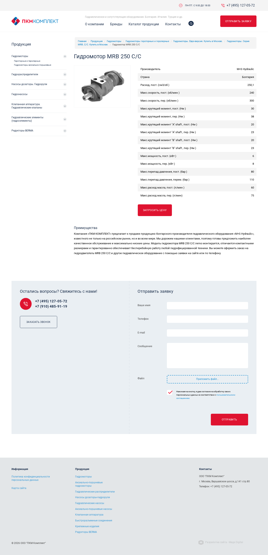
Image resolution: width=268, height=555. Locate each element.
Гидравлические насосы (89, 503)
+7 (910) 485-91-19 (51, 306)
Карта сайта (19, 488)
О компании (94, 24)
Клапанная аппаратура (89, 514)
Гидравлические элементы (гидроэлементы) (27, 119)
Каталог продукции (144, 24)
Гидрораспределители (25, 74)
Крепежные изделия (87, 526)
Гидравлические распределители (95, 491)
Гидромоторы (114, 41)
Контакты (173, 24)
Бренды (116, 24)
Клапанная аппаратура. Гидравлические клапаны (27, 106)
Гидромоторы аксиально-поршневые (32, 65)
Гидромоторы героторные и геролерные (147, 41)
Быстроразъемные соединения (93, 520)
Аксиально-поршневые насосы (93, 509)
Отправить (229, 419)
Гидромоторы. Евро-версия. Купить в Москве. (198, 41)
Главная (82, 41)
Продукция (97, 41)
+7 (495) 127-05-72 (241, 5)
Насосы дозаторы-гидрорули (92, 497)
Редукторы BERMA (22, 130)
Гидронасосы (19, 94)
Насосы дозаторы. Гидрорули (29, 84)
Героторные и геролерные (27, 61)
